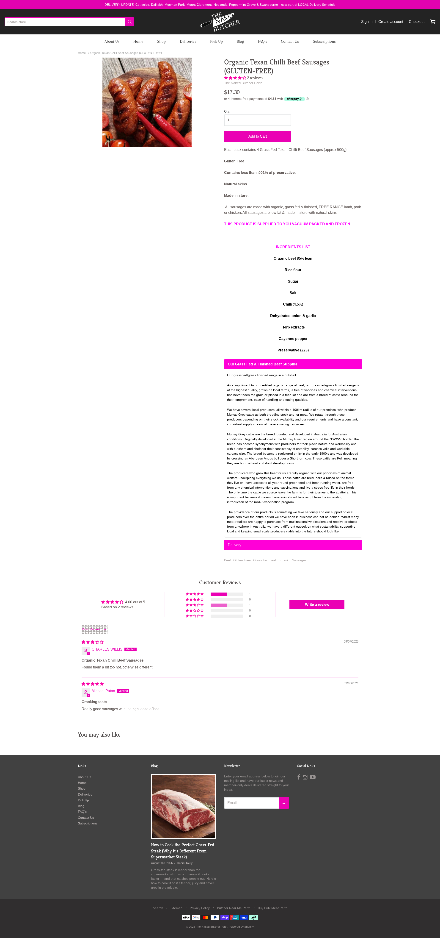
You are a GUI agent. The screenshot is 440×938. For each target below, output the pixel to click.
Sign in (367, 22)
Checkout (416, 22)
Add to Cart (257, 136)
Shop (161, 41)
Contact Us (290, 41)
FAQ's (262, 41)
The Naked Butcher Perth (243, 83)
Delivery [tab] (234, 545)
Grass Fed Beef (264, 560)
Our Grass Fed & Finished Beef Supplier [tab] (262, 364)
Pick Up (216, 41)
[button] (235, 78)
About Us (111, 41)
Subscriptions (324, 41)
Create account (390, 22)
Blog (240, 41)
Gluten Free (242, 560)
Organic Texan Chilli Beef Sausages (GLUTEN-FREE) (126, 53)
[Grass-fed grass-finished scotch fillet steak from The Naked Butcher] (183, 806)
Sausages (299, 560)
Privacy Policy (200, 908)
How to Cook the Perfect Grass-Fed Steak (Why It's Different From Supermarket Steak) (182, 850)
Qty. (227, 111)
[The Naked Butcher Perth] (220, 21)
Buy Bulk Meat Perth (272, 908)
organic (284, 560)
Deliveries (188, 41)
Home (138, 41)
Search (158, 908)
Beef (227, 560)
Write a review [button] (317, 605)
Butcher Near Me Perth (233, 908)
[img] (93, 642)
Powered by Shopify (241, 926)
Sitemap (176, 908)
